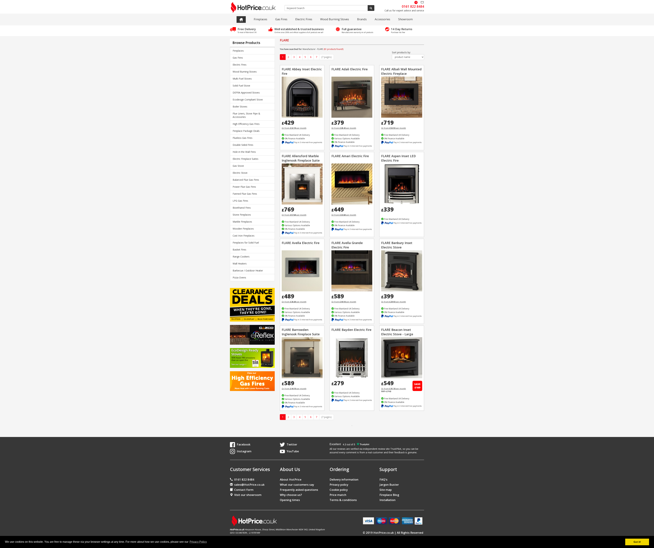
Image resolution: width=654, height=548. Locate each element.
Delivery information (344, 479)
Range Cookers (241, 256)
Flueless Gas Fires (242, 137)
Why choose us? (291, 495)
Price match (338, 495)
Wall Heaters (240, 263)
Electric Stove (240, 172)
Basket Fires (239, 249)
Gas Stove (238, 165)
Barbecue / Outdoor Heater (248, 270)
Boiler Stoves (240, 106)
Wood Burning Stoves (334, 19)
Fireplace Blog (389, 495)
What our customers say (297, 485)
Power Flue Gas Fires (244, 186)
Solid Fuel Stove (241, 85)
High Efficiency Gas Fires (246, 124)
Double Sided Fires (243, 144)
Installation (387, 500)
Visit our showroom (247, 495)
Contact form (243, 490)
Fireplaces (260, 19)
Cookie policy (339, 490)
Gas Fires (281, 19)
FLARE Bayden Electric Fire (351, 330)
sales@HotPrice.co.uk (249, 485)
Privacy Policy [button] (198, 541)
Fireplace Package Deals (246, 130)
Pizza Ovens (239, 277)
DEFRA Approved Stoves (246, 92)
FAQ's (383, 479)
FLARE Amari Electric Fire (350, 156)
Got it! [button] (637, 542)
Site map (385, 490)
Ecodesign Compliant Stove (248, 99)
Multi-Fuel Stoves (242, 78)
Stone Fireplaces (242, 214)
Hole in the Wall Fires (244, 151)
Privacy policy (339, 485)
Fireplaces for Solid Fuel (246, 242)
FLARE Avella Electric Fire (301, 243)
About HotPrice (290, 479)
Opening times (290, 500)
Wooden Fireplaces (243, 228)
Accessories (382, 19)
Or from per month (294, 128)
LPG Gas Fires (240, 200)
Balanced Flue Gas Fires (246, 179)
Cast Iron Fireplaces (243, 235)
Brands (362, 19)
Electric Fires (303, 19)
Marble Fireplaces (242, 221)
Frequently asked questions (299, 490)
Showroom (405, 19)
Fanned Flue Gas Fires (245, 193)
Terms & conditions (343, 500)
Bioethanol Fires (242, 207)
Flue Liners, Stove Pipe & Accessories (246, 115)
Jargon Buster (389, 485)
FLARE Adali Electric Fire (349, 69)
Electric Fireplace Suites (245, 158)
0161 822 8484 (243, 479)
